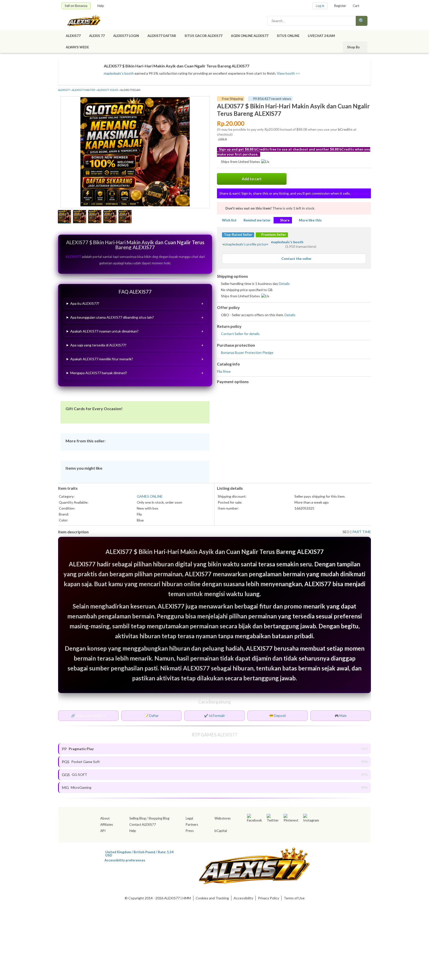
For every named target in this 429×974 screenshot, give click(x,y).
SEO (346, 532)
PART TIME (361, 532)
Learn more (360, 193)
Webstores (222, 818)
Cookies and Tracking (212, 898)
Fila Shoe (224, 371)
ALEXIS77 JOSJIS (107, 89)
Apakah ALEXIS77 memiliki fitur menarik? (101, 359)
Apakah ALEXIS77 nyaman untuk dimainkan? (104, 331)
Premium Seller (273, 234)
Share (284, 220)
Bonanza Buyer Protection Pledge (247, 352)
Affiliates (106, 824)
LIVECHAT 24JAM (321, 36)
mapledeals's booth (119, 73)
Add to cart (252, 179)
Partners (192, 824)
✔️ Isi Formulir (214, 716)
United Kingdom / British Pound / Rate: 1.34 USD (139, 852)
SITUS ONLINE (288, 36)
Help (100, 6)
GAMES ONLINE (150, 496)
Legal (189, 818)
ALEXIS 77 (97, 36)
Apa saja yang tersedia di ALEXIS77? (98, 345)
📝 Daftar (151, 716)
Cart (356, 6)
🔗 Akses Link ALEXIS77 (88, 716)
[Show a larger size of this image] (64, 217)
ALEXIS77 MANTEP (83, 89)
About (104, 818)
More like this (310, 220)
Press (190, 831)
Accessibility (243, 898)
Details (284, 283)
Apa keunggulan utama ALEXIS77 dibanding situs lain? (112, 317)
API (103, 831)
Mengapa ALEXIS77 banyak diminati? (98, 373)
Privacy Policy (268, 898)
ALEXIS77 (73, 36)
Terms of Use (294, 898)
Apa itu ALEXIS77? (84, 303)
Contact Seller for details (240, 334)
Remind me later (257, 220)
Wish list (229, 220)
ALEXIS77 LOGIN (126, 36)
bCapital (220, 831)
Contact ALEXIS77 (142, 824)
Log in (320, 6)
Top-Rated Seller (238, 234)
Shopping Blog (158, 818)
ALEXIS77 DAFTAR (161, 36)
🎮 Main (341, 716)
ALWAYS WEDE (77, 47)
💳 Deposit (277, 716)
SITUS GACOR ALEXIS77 (203, 36)
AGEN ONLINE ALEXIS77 (249, 36)
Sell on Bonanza (76, 6)
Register (340, 6)
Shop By (353, 47)
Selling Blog (137, 818)
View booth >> (288, 73)
